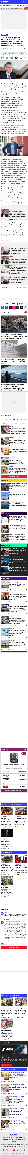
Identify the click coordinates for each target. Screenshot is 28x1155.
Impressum (14, 1144)
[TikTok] (21, 307)
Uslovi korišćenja (21, 1146)
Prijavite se (7, 1065)
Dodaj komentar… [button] (10, 944)
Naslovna (3, 32)
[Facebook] (6, 307)
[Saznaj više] (26, 1043)
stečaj (4, 298)
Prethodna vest (8, 287)
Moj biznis (9, 32)
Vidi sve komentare (14, 947)
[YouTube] (17, 307)
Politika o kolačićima (22, 1144)
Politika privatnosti (11, 1146)
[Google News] (25, 307)
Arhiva (4, 1146)
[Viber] (2, 307)
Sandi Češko (16, 298)
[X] (10, 307)
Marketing (3, 1144)
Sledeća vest (20, 287)
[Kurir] (4, 2)
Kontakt (9, 1144)
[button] (25, 49)
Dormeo (9, 298)
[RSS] (22, 419)
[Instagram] (14, 307)
